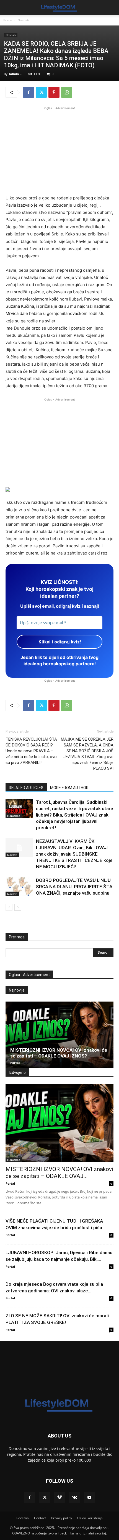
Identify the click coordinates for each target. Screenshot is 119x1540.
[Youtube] (89, 1497)
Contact (40, 1518)
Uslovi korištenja (90, 1518)
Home (7, 20)
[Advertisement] (59, 150)
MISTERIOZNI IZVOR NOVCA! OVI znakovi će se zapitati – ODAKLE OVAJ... (59, 1172)
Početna (22, 1518)
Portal (15, 1063)
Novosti (23, 20)
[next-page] (17, 907)
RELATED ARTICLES (26, 788)
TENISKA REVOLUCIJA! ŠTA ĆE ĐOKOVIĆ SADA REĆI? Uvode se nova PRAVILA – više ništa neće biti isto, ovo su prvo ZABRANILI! (31, 751)
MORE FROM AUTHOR (69, 788)
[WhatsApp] (66, 92)
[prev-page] (9, 907)
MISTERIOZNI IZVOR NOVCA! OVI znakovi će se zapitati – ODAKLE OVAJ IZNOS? (58, 1053)
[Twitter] (41, 92)
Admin (14, 74)
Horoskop (13, 816)
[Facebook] (28, 92)
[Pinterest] (54, 92)
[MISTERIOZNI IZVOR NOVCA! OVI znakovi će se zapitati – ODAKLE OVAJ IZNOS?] (59, 1035)
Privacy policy (61, 1518)
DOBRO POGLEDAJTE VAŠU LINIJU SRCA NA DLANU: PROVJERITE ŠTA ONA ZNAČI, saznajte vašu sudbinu (74, 886)
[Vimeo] (59, 1497)
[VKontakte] (74, 1497)
